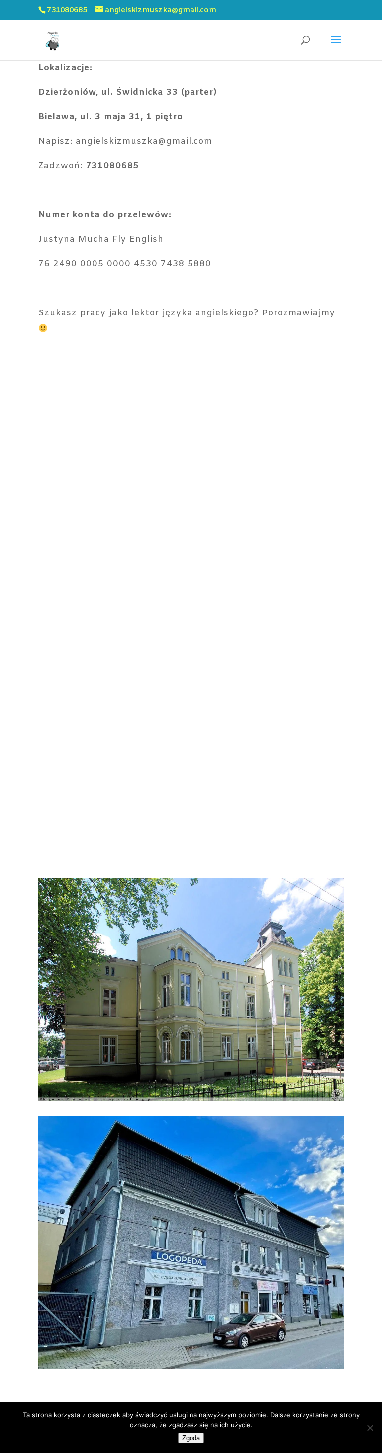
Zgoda (191, 1438)
